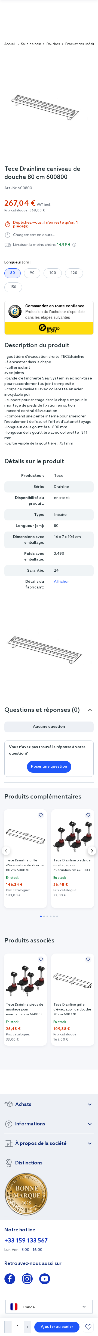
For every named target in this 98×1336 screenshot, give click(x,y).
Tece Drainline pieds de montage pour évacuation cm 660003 (72, 865)
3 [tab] (47, 916)
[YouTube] (44, 1279)
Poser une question (49, 766)
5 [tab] (54, 916)
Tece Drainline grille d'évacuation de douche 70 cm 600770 (72, 1009)
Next (92, 850)
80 (12, 273)
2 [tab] (44, 916)
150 (13, 287)
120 (74, 273)
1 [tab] (41, 916)
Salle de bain (31, 44)
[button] (74, 245)
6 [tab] (57, 916)
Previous (6, 850)
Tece (58, 476)
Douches (53, 44)
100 (52, 273)
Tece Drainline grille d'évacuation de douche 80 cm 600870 (25, 865)
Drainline (61, 487)
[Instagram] (27, 1279)
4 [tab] (50, 916)
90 (32, 273)
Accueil (10, 44)
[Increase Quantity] (27, 1327)
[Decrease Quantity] (7, 1327)
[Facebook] (9, 1279)
